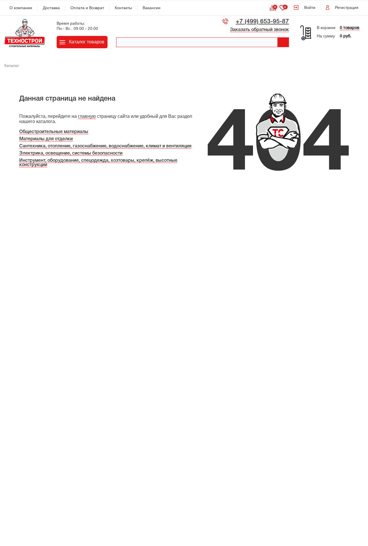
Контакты (123, 7)
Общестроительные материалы (53, 132)
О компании (20, 7)
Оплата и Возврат (87, 7)
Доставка (51, 7)
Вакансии (151, 7)
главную (87, 116)
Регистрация (347, 7)
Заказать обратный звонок (259, 30)
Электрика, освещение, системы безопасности (70, 153)
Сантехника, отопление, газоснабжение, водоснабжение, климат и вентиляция (105, 146)
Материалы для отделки (46, 139)
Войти (309, 7)
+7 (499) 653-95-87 (262, 21)
